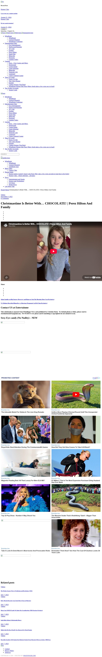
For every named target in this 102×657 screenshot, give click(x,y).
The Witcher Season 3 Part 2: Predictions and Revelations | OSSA (16, 590)
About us (8, 652)
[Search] (1, 156)
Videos (7, 190)
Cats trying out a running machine (9, 13)
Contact (7, 649)
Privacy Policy (9, 651)
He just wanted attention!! (7, 23)
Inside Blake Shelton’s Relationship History (11, 620)
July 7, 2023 (5, 595)
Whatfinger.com (29, 655)
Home (3, 190)
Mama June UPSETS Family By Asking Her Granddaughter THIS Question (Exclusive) (22, 610)
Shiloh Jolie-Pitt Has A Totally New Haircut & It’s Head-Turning (16, 630)
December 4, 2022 (6, 196)
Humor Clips (5, 9)
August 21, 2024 (6, 17)
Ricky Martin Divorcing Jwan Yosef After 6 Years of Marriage (16, 600)
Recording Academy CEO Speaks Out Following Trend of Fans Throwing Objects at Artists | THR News (26, 639)
